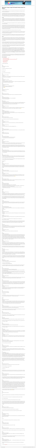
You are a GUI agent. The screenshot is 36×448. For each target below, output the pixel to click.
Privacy (12, 5)
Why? (6, 444)
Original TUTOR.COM (5, 5)
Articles (5, 444)
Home (2, 5)
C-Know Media (11, 3)
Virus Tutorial (9, 5)
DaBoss (6, 9)
